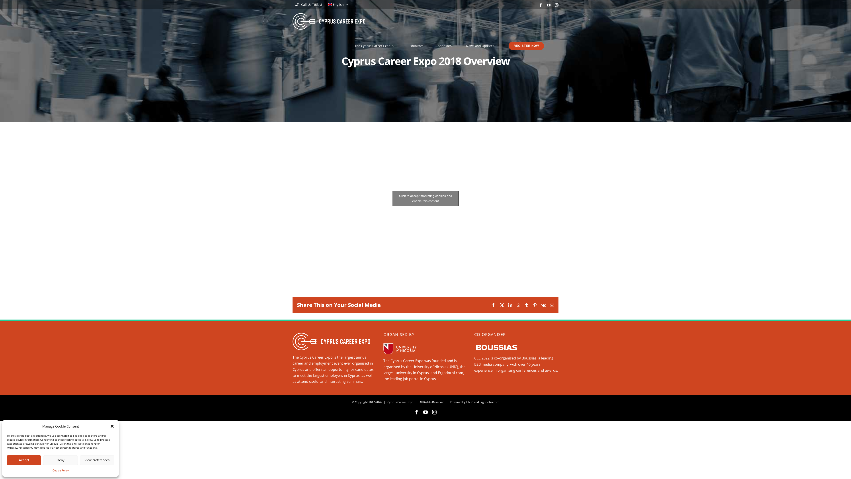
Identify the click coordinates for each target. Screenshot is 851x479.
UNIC (469, 402)
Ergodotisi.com (489, 402)
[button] (112, 426)
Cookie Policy (61, 470)
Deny (60, 460)
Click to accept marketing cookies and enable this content (425, 198)
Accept (24, 460)
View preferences (97, 460)
